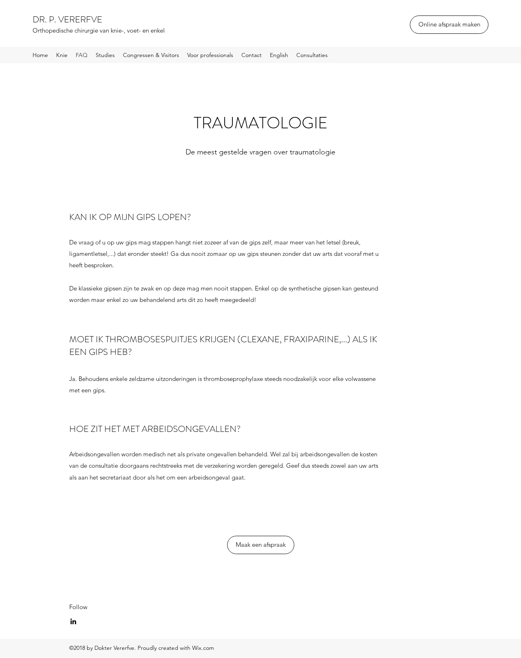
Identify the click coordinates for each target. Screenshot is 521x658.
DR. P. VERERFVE (67, 19)
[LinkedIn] (73, 621)
